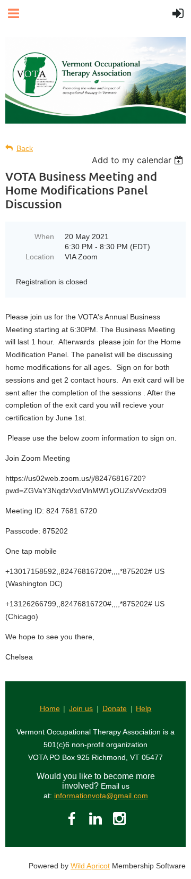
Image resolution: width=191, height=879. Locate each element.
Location (39, 256)
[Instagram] (119, 818)
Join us (81, 708)
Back (24, 148)
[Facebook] (71, 818)
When (44, 236)
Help (143, 708)
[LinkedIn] (95, 818)
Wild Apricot (90, 865)
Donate (114, 708)
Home (50, 708)
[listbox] (139, 160)
